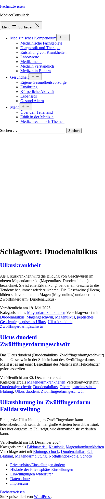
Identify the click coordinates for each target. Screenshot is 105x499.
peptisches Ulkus (32, 322)
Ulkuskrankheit (20, 265)
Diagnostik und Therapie (40, 48)
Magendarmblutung (31, 456)
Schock (86, 456)
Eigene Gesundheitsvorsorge (43, 82)
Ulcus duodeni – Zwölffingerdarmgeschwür (35, 340)
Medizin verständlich (37, 66)
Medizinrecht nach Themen (42, 121)
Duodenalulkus (12, 317)
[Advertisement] (52, 188)
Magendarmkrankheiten (46, 312)
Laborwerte (29, 57)
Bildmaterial (37, 447)
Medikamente (31, 61)
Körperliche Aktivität (37, 91)
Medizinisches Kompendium (33, 38)
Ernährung (28, 87)
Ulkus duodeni (27, 391)
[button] (37, 465)
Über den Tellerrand (36, 112)
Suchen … (8, 130)
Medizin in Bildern (35, 71)
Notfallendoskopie (63, 456)
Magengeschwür (40, 317)
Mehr (14, 107)
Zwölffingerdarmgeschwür (21, 326)
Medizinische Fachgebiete (41, 43)
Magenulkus (65, 317)
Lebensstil (28, 96)
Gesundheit (19, 77)
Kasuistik (56, 447)
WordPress (42, 496)
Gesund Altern (32, 101)
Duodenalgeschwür (15, 387)
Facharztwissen (12, 6)
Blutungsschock (46, 451)
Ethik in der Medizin (37, 117)
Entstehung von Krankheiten (43, 52)
